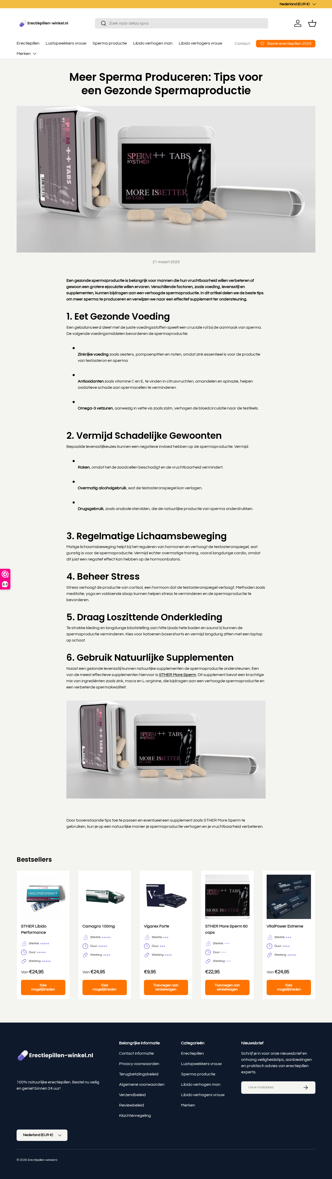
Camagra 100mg (98, 926)
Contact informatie (136, 1053)
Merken (24, 54)
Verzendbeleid (132, 1095)
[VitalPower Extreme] (289, 897)
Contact (242, 43)
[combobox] (181, 23)
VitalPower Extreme (285, 926)
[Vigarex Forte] (166, 897)
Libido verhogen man (152, 43)
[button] (312, 23)
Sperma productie (110, 43)
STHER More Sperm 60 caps (226, 929)
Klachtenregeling (135, 1115)
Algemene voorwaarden (141, 1084)
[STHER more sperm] (166, 700)
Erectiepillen (28, 43)
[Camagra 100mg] (104, 897)
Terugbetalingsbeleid (138, 1074)
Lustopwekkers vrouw (66, 43)
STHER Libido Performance (33, 929)
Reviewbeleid (131, 1105)
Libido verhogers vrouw (200, 43)
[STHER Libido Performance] (43, 897)
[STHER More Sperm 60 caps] (227, 897)
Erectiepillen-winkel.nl (42, 1160)
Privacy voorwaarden (139, 1064)
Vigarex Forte (156, 926)
